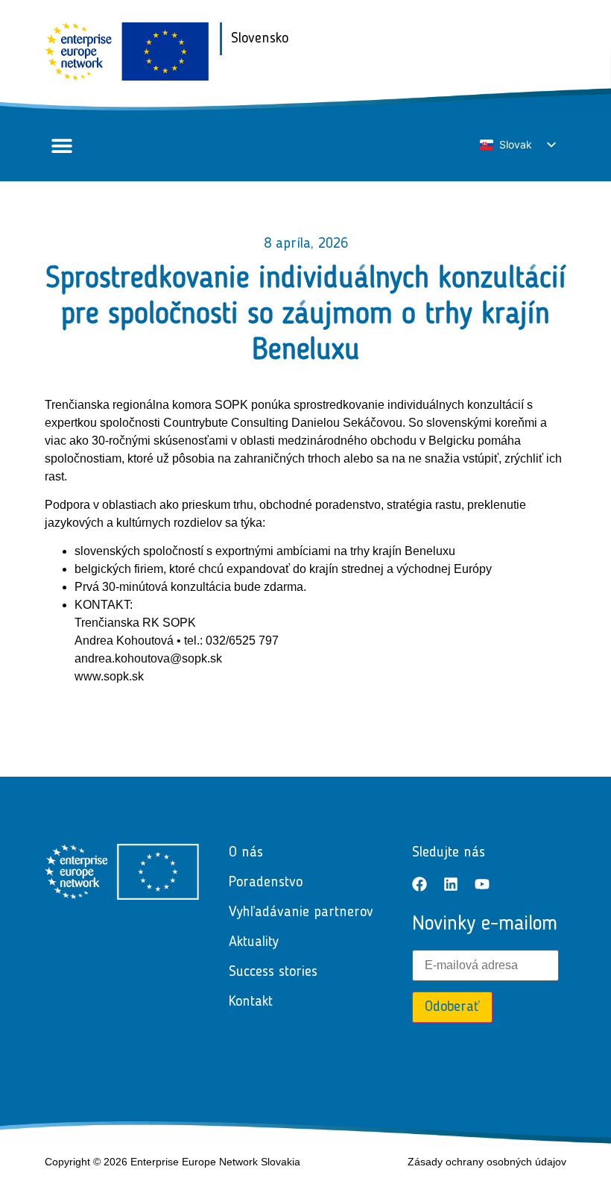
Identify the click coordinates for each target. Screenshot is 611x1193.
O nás (246, 852)
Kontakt (251, 1002)
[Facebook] (419, 884)
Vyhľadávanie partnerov (301, 912)
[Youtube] (482, 884)
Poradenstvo (266, 882)
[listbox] (517, 145)
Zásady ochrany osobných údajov (487, 1162)
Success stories (273, 972)
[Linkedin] (450, 884)
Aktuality (254, 942)
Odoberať (452, 1007)
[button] (61, 146)
